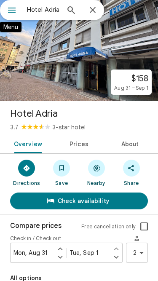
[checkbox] (144, 227)
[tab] (26, 143)
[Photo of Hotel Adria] (79, 50)
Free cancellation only (108, 226)
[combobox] (43, 10)
